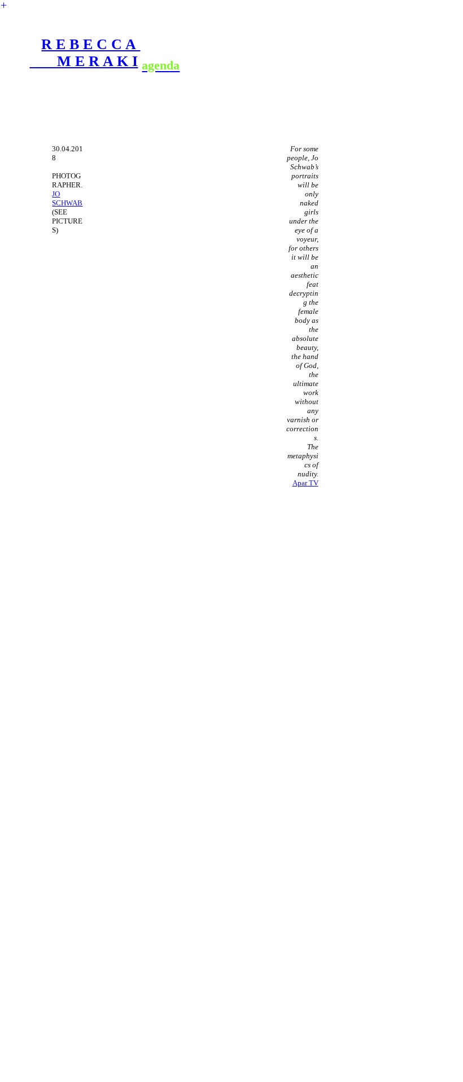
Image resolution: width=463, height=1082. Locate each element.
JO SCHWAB (67, 198)
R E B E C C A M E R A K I (84, 52)
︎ (3, 5)
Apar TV (305, 483)
